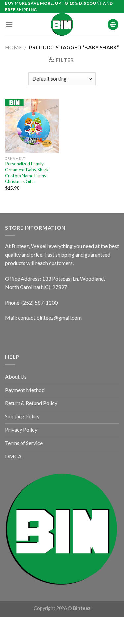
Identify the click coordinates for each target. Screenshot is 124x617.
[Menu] (9, 24)
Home (13, 47)
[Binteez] (62, 24)
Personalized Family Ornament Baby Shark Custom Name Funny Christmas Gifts (27, 172)
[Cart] (113, 24)
